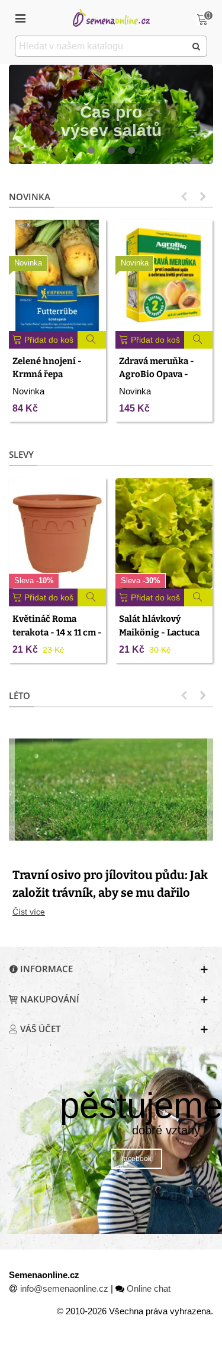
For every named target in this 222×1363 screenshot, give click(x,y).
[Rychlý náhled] (92, 340)
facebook (137, 1159)
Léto (19, 695)
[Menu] (20, 18)
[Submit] (196, 46)
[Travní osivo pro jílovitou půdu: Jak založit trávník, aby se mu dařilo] (111, 789)
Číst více (28, 911)
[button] (91, 151)
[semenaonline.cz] (111, 17)
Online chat (148, 1288)
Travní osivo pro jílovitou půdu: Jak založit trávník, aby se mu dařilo (110, 884)
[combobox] (101, 46)
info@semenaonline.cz (64, 1288)
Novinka (29, 197)
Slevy (21, 454)
